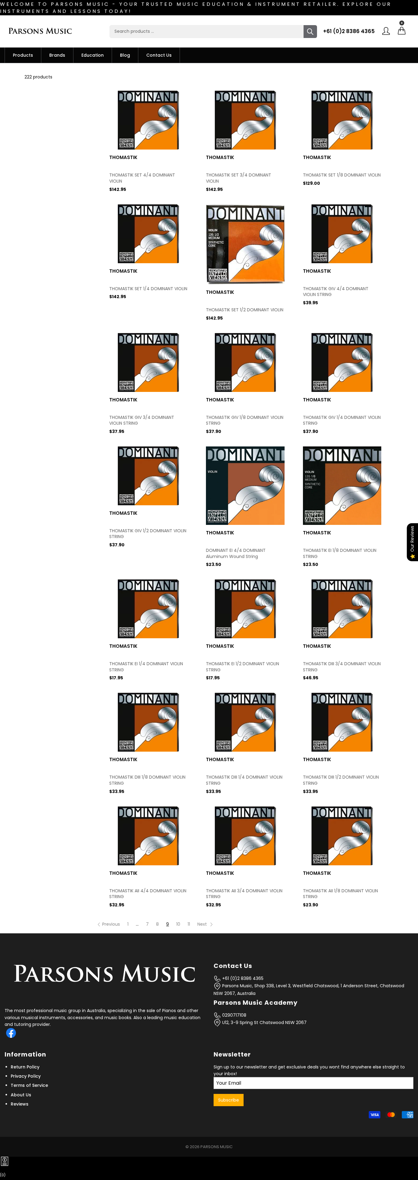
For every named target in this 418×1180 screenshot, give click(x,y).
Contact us (159, 55)
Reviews (19, 1104)
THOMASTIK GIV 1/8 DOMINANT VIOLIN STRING (244, 421)
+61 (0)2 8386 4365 (349, 31)
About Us (21, 1095)
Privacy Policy (26, 1076)
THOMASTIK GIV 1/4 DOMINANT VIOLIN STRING (342, 421)
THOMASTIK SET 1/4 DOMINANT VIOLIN (148, 289)
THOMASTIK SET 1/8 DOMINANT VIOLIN (342, 175)
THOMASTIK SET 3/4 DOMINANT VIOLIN (238, 178)
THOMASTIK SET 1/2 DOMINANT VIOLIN (244, 310)
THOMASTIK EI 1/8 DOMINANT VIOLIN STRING (339, 554)
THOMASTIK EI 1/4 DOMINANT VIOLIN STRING (146, 667)
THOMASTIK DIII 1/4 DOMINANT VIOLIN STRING (244, 780)
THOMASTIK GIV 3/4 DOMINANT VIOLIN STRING (141, 421)
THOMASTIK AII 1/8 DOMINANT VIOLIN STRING (340, 894)
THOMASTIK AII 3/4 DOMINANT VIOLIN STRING (244, 894)
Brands (57, 55)
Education (92, 55)
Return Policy (25, 1067)
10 (178, 924)
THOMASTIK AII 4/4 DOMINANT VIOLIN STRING (147, 894)
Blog (125, 55)
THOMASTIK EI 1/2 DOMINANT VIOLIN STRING (242, 667)
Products (23, 55)
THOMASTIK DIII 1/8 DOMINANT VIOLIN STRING (147, 780)
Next (202, 924)
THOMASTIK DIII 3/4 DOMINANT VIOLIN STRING (342, 667)
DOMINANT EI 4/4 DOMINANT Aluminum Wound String (236, 554)
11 (189, 924)
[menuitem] (23, 55)
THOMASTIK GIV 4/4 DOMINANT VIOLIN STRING (335, 292)
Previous (111, 924)
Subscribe (228, 1100)
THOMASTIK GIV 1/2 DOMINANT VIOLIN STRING (147, 534)
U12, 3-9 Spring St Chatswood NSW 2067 (264, 1022)
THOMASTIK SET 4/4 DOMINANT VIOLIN (142, 178)
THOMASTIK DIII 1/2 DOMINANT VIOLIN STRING (341, 780)
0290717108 (233, 1015)
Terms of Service (29, 1085)
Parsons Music (216, 1147)
